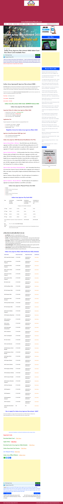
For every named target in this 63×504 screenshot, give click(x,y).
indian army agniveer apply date (31, 490)
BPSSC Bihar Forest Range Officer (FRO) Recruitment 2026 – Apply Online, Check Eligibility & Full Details (50, 118)
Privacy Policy (8, 502)
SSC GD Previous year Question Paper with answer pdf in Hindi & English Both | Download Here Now (31, 497)
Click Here (37, 257)
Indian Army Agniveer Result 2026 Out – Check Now (50, 140)
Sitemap (12, 502)
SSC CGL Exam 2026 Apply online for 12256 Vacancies (50, 129)
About (4, 502)
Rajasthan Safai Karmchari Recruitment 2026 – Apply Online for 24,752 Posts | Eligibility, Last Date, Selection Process (50, 72)
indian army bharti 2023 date (19, 491)
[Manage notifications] (60, 502)
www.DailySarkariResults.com (31, 22)
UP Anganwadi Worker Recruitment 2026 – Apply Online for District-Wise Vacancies (50, 76)
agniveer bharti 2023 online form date (10, 488)
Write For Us (16, 502)
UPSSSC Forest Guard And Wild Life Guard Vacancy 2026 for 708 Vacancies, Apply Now (49, 91)
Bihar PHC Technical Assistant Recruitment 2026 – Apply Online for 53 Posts (50, 133)
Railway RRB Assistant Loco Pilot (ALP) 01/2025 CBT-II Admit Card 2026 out (50, 99)
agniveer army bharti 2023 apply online (13, 487)
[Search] (58, 24)
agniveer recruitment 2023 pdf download (17, 490)
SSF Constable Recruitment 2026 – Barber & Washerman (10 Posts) (49, 144)
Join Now (38, 55)
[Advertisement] (31, 13)
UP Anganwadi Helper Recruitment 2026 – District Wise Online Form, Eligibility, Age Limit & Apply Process (50, 80)
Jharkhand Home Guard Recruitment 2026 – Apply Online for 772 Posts (50, 137)
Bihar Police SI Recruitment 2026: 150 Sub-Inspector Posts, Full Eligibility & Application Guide (50, 125)
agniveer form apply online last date (25, 488)
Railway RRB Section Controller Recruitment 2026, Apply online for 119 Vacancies (50, 103)
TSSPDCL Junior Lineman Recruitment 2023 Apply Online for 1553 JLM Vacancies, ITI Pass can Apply (12, 497)
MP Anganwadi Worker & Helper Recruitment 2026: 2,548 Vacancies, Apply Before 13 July (50, 114)
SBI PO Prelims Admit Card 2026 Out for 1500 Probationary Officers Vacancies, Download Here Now (50, 84)
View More (44, 147)
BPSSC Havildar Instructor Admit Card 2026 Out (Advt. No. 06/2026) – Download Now (50, 88)
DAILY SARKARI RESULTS (45, 502)
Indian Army (22, 455)
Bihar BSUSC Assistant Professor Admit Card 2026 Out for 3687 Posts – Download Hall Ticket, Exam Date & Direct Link (50, 95)
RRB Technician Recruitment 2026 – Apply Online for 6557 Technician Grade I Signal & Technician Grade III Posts (50, 106)
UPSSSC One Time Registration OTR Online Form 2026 (50, 110)
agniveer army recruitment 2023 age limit (29, 487)
